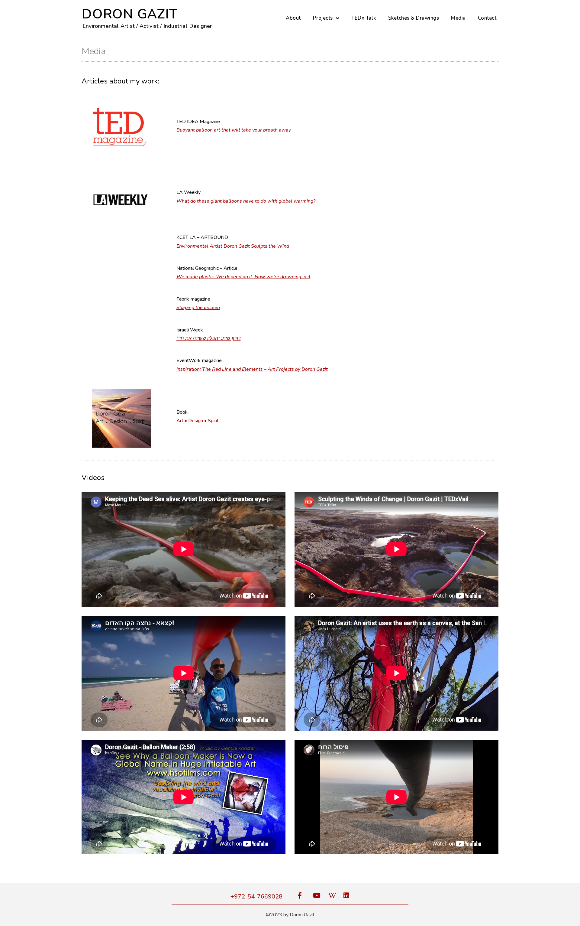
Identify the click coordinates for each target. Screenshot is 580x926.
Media (458, 18)
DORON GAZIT (130, 14)
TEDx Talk (363, 18)
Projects (323, 18)
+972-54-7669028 (256, 896)
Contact (487, 18)
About (293, 18)
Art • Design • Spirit (197, 420)
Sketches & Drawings (413, 18)
